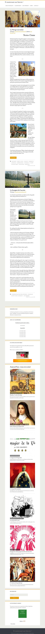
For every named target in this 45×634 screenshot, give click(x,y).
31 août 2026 (22, 328)
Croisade (13, 161)
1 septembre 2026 (23, 330)
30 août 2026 (22, 325)
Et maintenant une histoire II (20, 31)
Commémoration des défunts (19, 294)
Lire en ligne (13, 623)
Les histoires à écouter (22, 360)
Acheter (21, 621)
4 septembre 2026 (22, 335)
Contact (36, 5)
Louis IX (26, 161)
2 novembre (26, 295)
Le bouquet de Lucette (22, 179)
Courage (26, 162)
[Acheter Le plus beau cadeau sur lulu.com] (22, 614)
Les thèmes (25, 5)
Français (27, 164)
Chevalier (21, 164)
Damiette (31, 161)
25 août (31, 162)
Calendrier (17, 5)
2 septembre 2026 (22, 332)
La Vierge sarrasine (22, 19)
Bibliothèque (9, 5)
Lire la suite (14, 158)
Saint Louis (20, 161)
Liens (31, 5)
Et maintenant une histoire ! (14, 2)
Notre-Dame (14, 164)
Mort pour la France (17, 295)
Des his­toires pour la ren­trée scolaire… (22, 322)
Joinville (13, 162)
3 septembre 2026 (22, 333)
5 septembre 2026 (22, 336)
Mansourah (20, 162)
